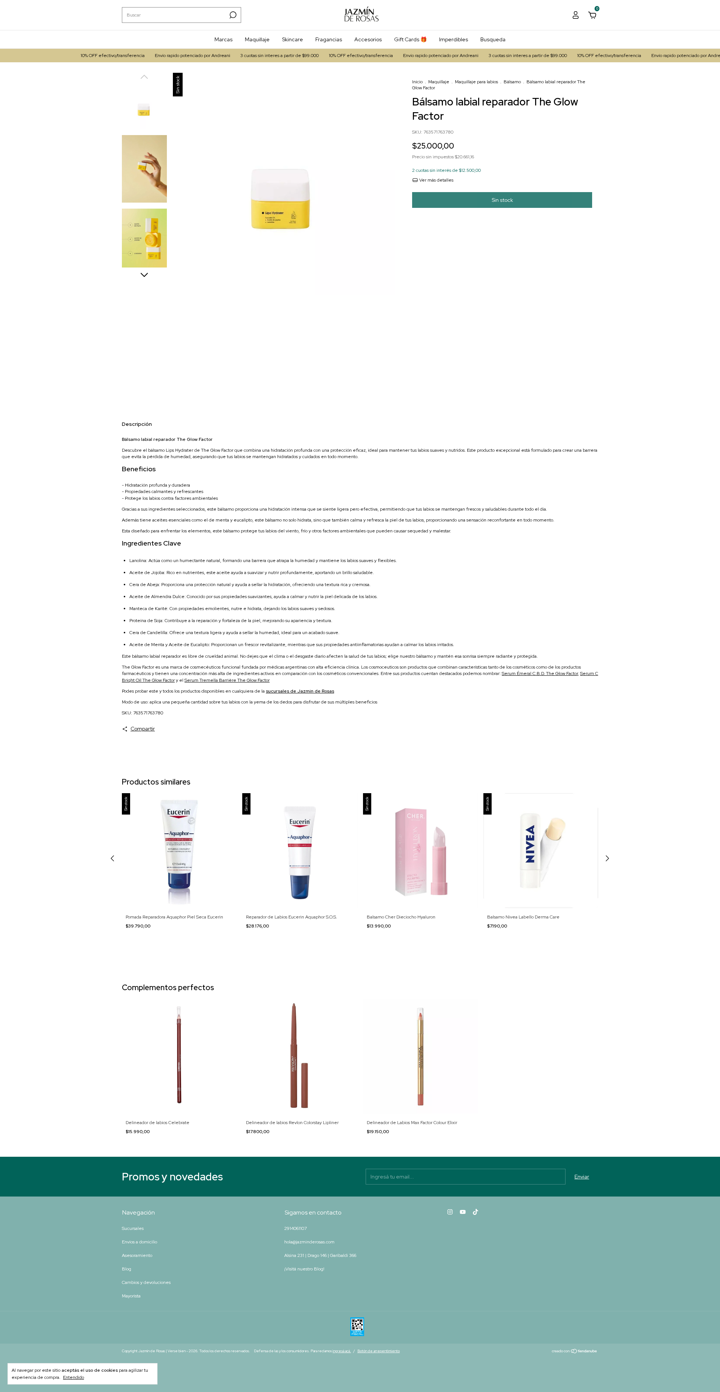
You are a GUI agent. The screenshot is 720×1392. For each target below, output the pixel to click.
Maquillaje (257, 39)
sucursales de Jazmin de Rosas (300, 691)
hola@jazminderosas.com (309, 1242)
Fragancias (328, 39)
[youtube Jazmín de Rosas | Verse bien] (463, 1212)
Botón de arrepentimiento (378, 1350)
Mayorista (131, 1296)
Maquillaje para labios (476, 82)
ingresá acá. (342, 1350)
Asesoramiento (137, 1255)
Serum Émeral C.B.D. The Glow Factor (540, 673)
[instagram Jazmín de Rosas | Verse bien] (450, 1212)
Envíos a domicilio (139, 1242)
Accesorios (368, 39)
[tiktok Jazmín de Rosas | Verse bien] (475, 1212)
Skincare (292, 39)
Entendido (73, 1377)
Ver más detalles (435, 180)
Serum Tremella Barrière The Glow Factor (227, 680)
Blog (126, 1269)
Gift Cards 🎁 (410, 39)
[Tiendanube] (574, 1351)
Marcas (223, 39)
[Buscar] (232, 15)
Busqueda (493, 39)
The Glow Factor (138, 667)
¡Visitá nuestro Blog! (304, 1269)
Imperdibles (453, 39)
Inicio (417, 82)
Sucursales (133, 1228)
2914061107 (295, 1228)
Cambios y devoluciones (146, 1282)
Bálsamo (512, 82)
